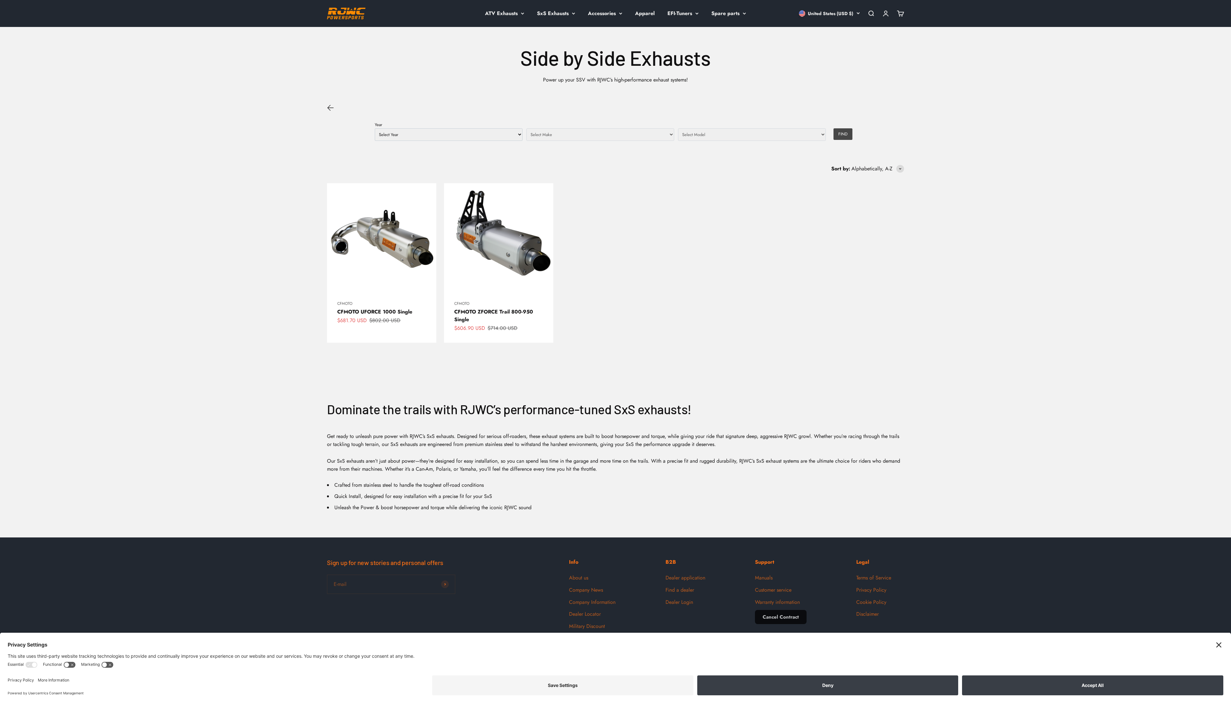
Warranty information (777, 602)
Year (378, 125)
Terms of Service (873, 577)
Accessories (602, 13)
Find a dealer (680, 590)
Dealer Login (679, 602)
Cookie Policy (871, 602)
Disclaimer (867, 614)
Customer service (773, 590)
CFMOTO (344, 303)
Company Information (592, 602)
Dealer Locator (585, 614)
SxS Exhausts (553, 13)
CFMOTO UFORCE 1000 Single (374, 311)
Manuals (764, 577)
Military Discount (587, 626)
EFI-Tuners (679, 13)
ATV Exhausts (501, 13)
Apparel (645, 13)
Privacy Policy (871, 590)
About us (578, 577)
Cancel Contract (781, 617)
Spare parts (725, 13)
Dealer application (685, 577)
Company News (586, 590)
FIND (843, 134)
